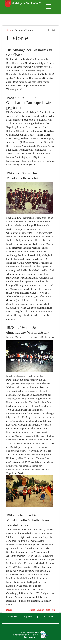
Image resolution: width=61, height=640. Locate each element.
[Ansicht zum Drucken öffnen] (53, 30)
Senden (31, 609)
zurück (9, 609)
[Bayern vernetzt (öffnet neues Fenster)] (30, 637)
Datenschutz (47, 616)
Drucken (40, 609)
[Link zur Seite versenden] (49, 30)
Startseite (12, 616)
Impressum (28, 616)
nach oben (50, 609)
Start (8, 30)
